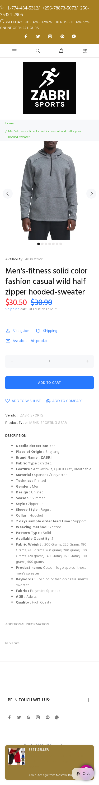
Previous (8, 194)
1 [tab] (38, 244)
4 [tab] (49, 244)
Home (9, 123)
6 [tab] (57, 244)
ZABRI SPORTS (31, 416)
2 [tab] (42, 244)
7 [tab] (60, 244)
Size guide (21, 331)
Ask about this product (31, 341)
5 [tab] (53, 244)
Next (91, 194)
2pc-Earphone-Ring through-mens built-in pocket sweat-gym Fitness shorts (56, 761)
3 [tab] (46, 244)
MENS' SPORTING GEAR (48, 423)
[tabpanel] (49, 190)
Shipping (12, 309)
